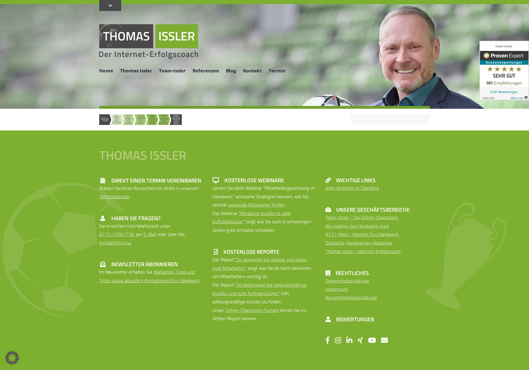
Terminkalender (114, 196)
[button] (12, 358)
